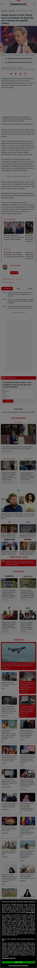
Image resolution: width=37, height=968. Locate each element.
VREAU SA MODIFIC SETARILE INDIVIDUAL (18, 965)
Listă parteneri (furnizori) (8, 958)
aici (14, 927)
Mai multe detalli (30, 912)
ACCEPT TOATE (18, 962)
